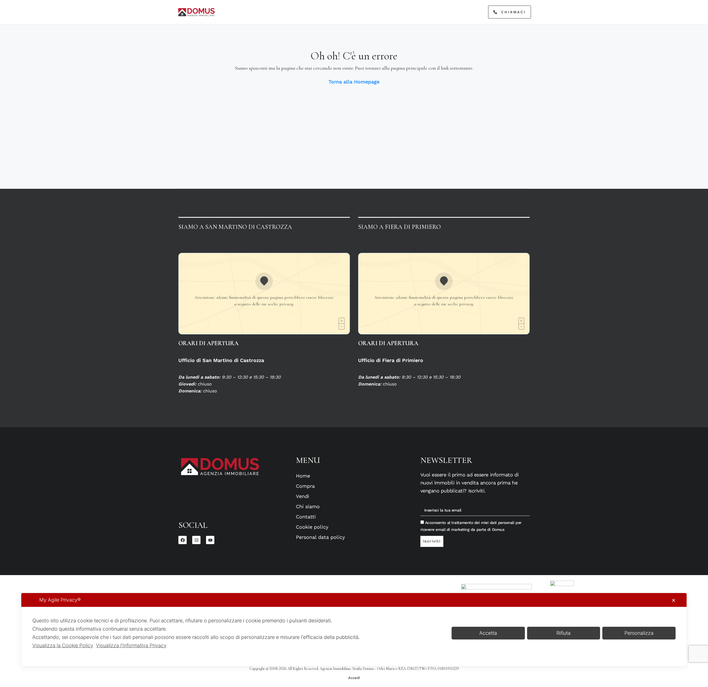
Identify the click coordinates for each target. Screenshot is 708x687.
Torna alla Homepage (354, 82)
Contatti (306, 517)
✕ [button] (673, 600)
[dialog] (354, 629)
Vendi (302, 496)
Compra (305, 486)
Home (303, 476)
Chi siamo (308, 506)
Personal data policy (320, 537)
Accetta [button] (488, 633)
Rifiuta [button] (563, 633)
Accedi (354, 678)
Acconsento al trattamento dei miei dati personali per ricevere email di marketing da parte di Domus (471, 526)
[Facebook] (182, 540)
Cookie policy (312, 527)
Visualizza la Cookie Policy (62, 645)
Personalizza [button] (639, 633)
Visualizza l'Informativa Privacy (131, 645)
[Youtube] (210, 540)
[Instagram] (196, 540)
